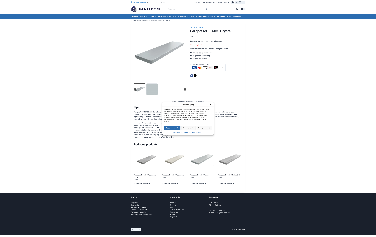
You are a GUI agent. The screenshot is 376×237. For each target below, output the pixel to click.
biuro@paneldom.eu (222, 213)
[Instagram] (240, 2)
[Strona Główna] (131, 20)
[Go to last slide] (135, 89)
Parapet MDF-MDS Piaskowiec (173, 175)
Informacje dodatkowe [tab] (185, 101)
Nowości (173, 214)
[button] (211, 105)
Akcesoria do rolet (224, 16)
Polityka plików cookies (180, 132)
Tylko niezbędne (188, 128)
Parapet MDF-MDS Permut (199, 175)
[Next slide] (185, 89)
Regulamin (134, 203)
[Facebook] (232, 2)
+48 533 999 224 (218, 210)
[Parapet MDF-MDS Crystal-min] (160, 53)
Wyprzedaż (174, 217)
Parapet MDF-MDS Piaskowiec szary (145, 176)
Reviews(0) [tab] (200, 101)
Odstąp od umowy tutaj (139, 210)
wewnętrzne (196, 28)
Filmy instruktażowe (209, 2)
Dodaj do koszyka (141, 183)
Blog (220, 2)
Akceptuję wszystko (172, 128)
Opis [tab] (174, 101)
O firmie (197, 2)
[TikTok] (243, 2)
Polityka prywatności (195, 132)
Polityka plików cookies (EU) (141, 214)
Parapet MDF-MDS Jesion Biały (229, 175)
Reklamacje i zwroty (138, 207)
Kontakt (226, 2)
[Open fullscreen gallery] (184, 79)
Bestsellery (174, 212)
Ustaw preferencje (204, 128)
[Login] (238, 9)
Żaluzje (153, 16)
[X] (236, 2)
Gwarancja (135, 205)
